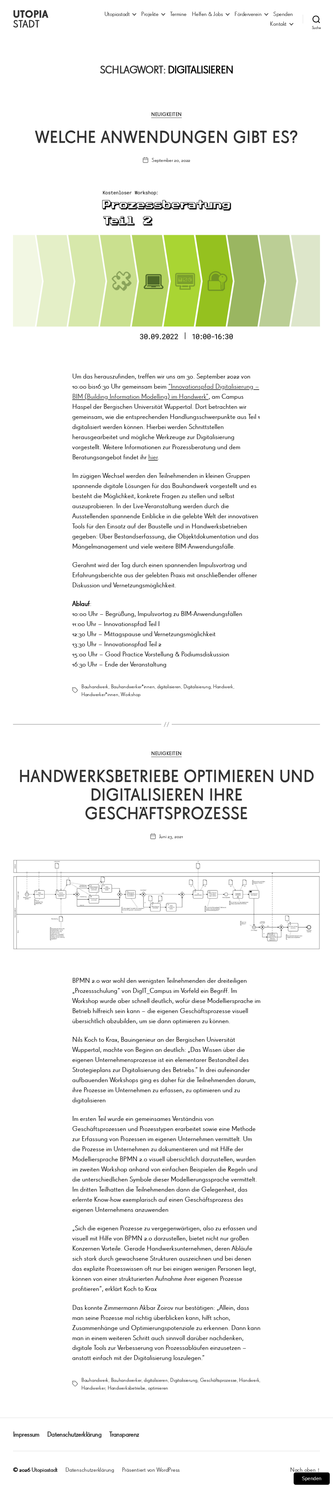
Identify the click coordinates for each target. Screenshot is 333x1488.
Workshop (130, 694)
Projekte (149, 13)
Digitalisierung (197, 686)
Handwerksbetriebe (126, 1387)
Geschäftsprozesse (218, 1380)
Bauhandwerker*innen (133, 686)
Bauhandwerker (126, 1380)
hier (153, 457)
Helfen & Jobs (207, 13)
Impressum (26, 1434)
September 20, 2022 (171, 160)
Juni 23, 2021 (171, 836)
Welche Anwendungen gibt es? (166, 136)
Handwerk (223, 686)
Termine (178, 13)
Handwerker (93, 1387)
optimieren (158, 1387)
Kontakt (278, 23)
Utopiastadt (117, 13)
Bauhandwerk (94, 686)
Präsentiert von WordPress (151, 1469)
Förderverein (247, 13)
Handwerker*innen (99, 694)
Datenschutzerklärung (74, 1434)
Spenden (283, 13)
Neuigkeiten (166, 114)
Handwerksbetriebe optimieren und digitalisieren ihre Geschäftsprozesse (166, 794)
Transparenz (124, 1434)
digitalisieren (169, 686)
